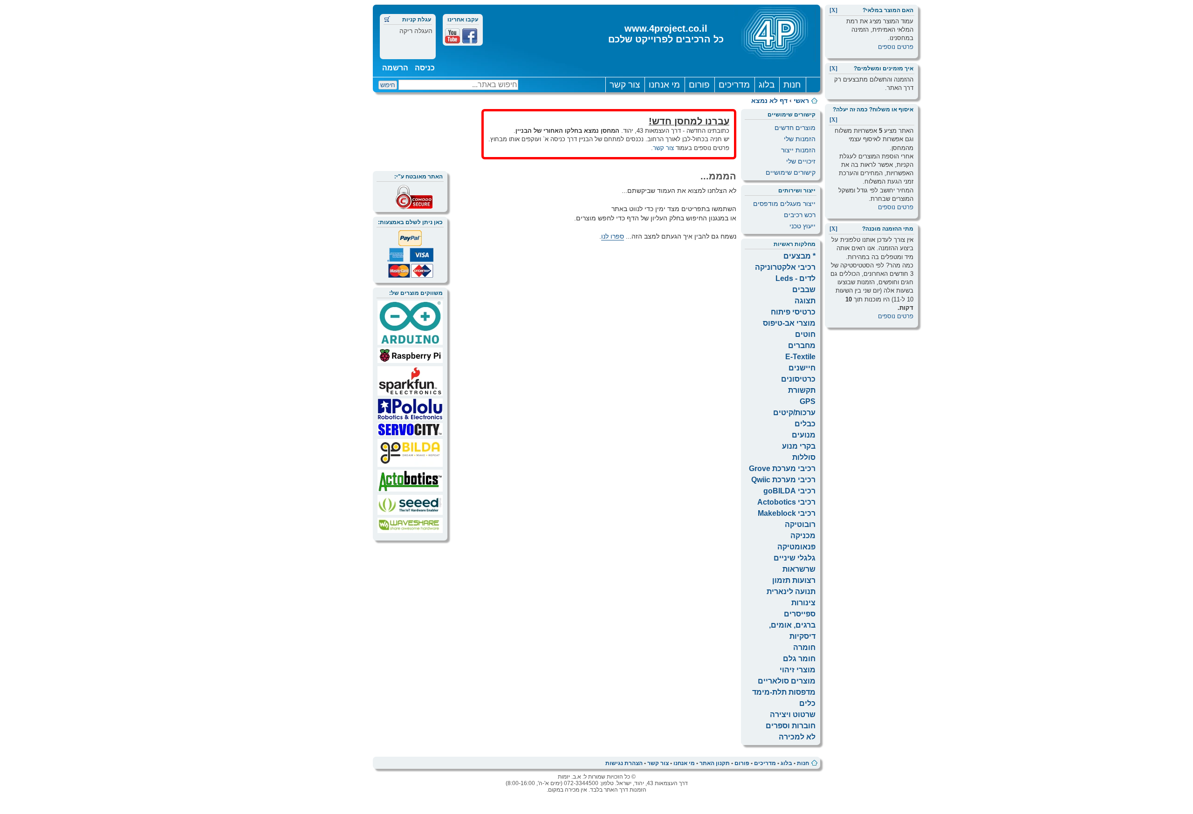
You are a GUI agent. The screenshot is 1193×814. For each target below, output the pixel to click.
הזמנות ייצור (798, 150)
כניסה (425, 68)
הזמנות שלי (800, 139)
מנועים (804, 435)
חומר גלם (799, 659)
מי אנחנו (664, 84)
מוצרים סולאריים (787, 681)
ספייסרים (800, 614)
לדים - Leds (795, 278)
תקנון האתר (714, 763)
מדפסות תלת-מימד (784, 692)
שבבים (804, 290)
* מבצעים (799, 256)
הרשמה (395, 68)
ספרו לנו (612, 236)
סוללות (804, 457)
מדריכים (734, 84)
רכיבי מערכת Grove (782, 468)
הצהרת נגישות (624, 763)
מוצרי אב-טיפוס (789, 323)
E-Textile (800, 357)
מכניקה (803, 536)
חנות (792, 84)
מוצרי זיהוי (798, 670)
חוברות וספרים (791, 726)
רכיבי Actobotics (786, 502)
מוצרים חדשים (795, 127)
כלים (807, 703)
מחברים (802, 345)
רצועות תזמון (794, 580)
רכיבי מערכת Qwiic (783, 480)
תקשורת (802, 390)
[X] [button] (833, 10)
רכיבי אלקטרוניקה (785, 267)
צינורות (803, 603)
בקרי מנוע (799, 446)
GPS (808, 401)
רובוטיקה (800, 524)
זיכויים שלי (801, 161)
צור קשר (625, 84)
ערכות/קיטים (794, 413)
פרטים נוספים (895, 46)
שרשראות (799, 569)
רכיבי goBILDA (789, 491)
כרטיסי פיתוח (793, 312)
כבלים (805, 424)
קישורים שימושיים (791, 172)
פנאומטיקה (796, 547)
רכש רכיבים (800, 215)
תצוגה (805, 301)
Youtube (452, 35)
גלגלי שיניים (795, 558)
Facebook (469, 35)
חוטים (805, 334)
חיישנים (802, 368)
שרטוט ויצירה (793, 714)
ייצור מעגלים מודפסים (784, 203)
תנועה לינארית (791, 591)
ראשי (801, 100)
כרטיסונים (798, 379)
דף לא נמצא (769, 100)
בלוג (767, 84)
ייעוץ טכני (802, 226)
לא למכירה (797, 737)
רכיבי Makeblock (787, 513)
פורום (699, 84)
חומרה (804, 647)
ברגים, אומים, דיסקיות (792, 630)
